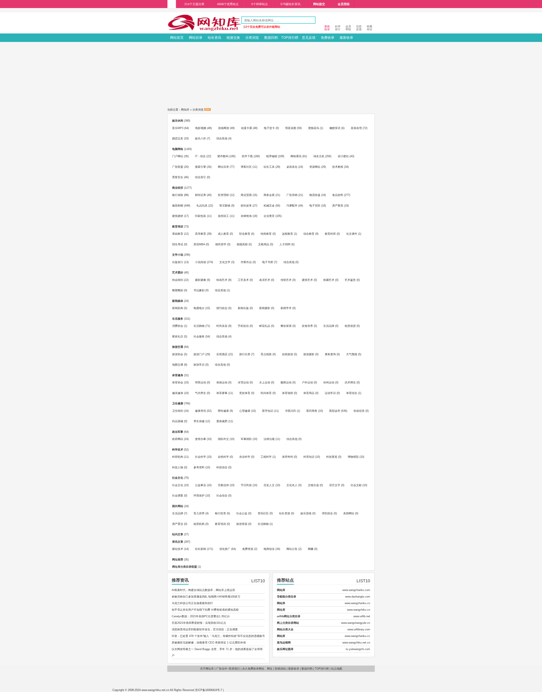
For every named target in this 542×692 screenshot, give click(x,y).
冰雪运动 (243, 382)
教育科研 (330, 233)
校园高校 (242, 244)
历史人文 (269, 485)
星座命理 (356, 128)
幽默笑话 (334, 128)
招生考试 (177, 244)
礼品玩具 (201, 205)
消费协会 (177, 325)
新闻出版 (243, 308)
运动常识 (330, 393)
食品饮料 (337, 195)
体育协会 (177, 382)
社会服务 (199, 336)
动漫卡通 (246, 128)
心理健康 (244, 410)
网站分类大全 (285, 629)
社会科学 (200, 456)
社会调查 (177, 495)
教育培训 (177, 226)
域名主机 (318, 156)
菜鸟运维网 (284, 642)
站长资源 (284, 513)
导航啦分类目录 (286, 596)
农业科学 (244, 456)
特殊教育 (266, 233)
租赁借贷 (350, 325)
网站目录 (195, 37)
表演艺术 (264, 280)
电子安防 (314, 205)
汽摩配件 (291, 205)
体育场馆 (287, 393)
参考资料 (199, 467)
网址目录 (223, 166)
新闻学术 (286, 308)
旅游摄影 (308, 354)
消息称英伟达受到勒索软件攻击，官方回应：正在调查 (205, 629)
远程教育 (287, 233)
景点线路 (266, 354)
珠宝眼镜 (224, 205)
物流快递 (314, 195)
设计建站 (343, 156)
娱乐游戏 (305, 513)
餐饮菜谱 (286, 325)
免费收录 (327, 37)
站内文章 (177, 534)
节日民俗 (246, 485)
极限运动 (286, 382)
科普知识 (308, 456)
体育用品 (308, 393)
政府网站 (177, 439)
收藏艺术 (328, 280)
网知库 (185, 109)
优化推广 (224, 549)
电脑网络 (177, 149)
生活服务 (177, 318)
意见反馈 (308, 37)
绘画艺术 (221, 280)
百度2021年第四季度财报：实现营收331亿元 (199, 622)
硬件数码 (222, 156)
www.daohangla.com (357, 596)
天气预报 (351, 354)
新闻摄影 (264, 308)
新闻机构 (177, 308)
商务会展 (269, 195)
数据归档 (271, 37)
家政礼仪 (177, 336)
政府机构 (199, 524)
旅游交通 (177, 346)
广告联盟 (177, 166)
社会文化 (177, 477)
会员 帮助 (348, 28)
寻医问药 (290, 410)
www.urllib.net (361, 616)
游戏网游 (223, 128)
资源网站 (314, 166)
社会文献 (356, 485)
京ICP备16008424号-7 (208, 690)
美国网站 (348, 513)
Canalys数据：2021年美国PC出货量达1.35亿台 (201, 616)
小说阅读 (200, 262)
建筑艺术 (307, 280)
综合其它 (200, 177)
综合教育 (308, 233)
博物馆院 (353, 456)
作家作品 (246, 262)
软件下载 (247, 156)
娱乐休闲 (177, 120)
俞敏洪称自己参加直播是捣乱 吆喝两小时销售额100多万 (206, 596)
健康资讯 (200, 410)
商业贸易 (246, 195)
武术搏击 (350, 382)
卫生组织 (177, 410)
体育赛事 (221, 393)
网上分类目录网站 (288, 622)
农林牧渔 (246, 216)
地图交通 (177, 364)
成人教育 (223, 233)
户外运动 (307, 382)
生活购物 (199, 325)
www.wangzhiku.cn (358, 609)
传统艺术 (286, 280)
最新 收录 (327, 28)
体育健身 (177, 375)
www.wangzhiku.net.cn (356, 642)
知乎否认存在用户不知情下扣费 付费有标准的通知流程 (205, 609)
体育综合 (351, 393)
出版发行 (177, 262)
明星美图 (290, 128)
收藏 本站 (369, 28)
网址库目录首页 (171, 4)
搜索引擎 (200, 166)
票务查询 (330, 354)
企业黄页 (269, 216)
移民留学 (220, 244)
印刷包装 (200, 216)
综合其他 (221, 138)
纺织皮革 (246, 205)
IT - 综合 (200, 156)
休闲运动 (328, 382)
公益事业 (200, 485)
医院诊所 (334, 410)
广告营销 (291, 195)
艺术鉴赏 (350, 280)
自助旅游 (287, 354)
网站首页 (177, 37)
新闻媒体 (177, 300)
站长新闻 (200, 549)
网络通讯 (295, 156)
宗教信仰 (223, 485)
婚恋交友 (177, 138)
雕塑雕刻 (177, 290)
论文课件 (351, 233)
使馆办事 (200, 439)
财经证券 (200, 195)
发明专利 (287, 456)
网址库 (281, 609)
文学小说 (177, 254)
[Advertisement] (271, 73)
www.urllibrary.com (358, 629)
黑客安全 (177, 177)
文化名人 (291, 485)
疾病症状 (359, 410)
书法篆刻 (199, 290)
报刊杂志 (221, 308)
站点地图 (336, 668)
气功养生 (200, 393)
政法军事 (177, 431)
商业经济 (177, 187)
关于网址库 (207, 668)
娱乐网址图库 (285, 649)
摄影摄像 (200, 280)
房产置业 (177, 524)
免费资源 (247, 549)
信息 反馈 (359, 28)
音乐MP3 (177, 128)
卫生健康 (177, 403)
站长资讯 (214, 37)
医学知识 (267, 410)
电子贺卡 (269, 128)
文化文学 (224, 262)
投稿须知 (280, 668)
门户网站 (177, 156)
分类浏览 (252, 37)
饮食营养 (307, 325)
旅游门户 (199, 354)
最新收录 (346, 37)
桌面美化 (291, 166)
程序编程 (271, 156)
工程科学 (266, 456)
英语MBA (199, 244)
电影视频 (200, 128)
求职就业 (327, 513)
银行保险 (177, 195)
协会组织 (177, 280)
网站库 (281, 590)
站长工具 (269, 166)
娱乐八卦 (200, 138)
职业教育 (244, 233)
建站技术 (177, 549)
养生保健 (199, 421)
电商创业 (269, 549)
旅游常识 (199, 364)
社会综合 (221, 495)
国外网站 (177, 506)
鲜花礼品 (264, 325)
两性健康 (223, 410)
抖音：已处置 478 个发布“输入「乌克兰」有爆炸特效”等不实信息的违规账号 (218, 636)
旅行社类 (244, 354)
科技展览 (331, 456)
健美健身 (177, 393)
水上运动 (264, 382)
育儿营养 (199, 513)
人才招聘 (284, 244)
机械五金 (269, 205)
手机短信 (243, 325)
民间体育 (266, 393)
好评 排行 (337, 28)
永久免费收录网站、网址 (257, 668)
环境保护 (199, 495)
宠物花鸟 (313, 128)
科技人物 (177, 467)
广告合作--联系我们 (228, 668)
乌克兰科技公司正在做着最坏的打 (192, 603)
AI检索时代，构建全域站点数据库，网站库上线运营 (203, 590)
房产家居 (337, 205)
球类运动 (200, 382)
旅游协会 (177, 354)
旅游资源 (241, 524)
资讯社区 (263, 513)
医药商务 (311, 410)
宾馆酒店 (221, 354)
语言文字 (334, 485)
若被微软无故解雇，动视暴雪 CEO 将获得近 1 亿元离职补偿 (209, 642)
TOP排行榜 (289, 37)
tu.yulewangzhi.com (358, 649)
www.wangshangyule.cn (355, 622)
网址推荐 (177, 559)
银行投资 (220, 513)
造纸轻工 (223, 216)
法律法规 (269, 439)
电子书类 (267, 262)
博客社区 (246, 166)
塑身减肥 (221, 421)
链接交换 (233, 37)
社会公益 (241, 513)
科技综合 (221, 467)
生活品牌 (328, 325)
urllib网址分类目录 (288, 616)
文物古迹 (313, 485)
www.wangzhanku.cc (357, 636)
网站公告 (291, 549)
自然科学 (223, 456)
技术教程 (337, 166)
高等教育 (200, 233)
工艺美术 (243, 280)
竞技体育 (244, 393)
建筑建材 (177, 216)
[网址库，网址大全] (204, 30)
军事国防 (246, 439)
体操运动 (221, 382)
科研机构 (177, 456)
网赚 (310, 549)
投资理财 (223, 195)
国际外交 (223, 439)
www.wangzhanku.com (356, 590)
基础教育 (177, 233)
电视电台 (199, 308)
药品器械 (177, 421)
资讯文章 (177, 541)
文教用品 (263, 244)
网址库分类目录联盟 (184, 566)
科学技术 (177, 449)
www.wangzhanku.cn (357, 603)
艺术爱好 (177, 272)
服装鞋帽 (177, 205)
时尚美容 (221, 325)
